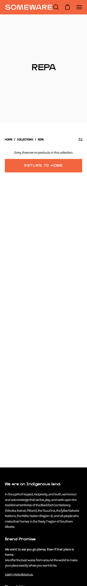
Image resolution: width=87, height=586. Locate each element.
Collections (25, 139)
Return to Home (43, 165)
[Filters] (80, 139)
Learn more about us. (19, 574)
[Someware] (28, 7)
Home (8, 139)
